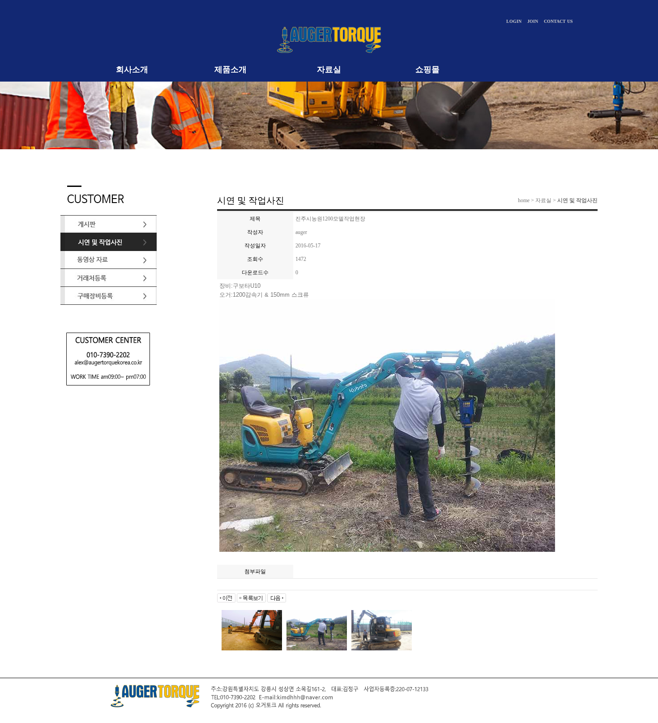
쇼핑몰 (427, 69)
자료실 (329, 69)
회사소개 (132, 69)
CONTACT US (558, 21)
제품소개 (230, 69)
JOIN (532, 21)
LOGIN (513, 21)
